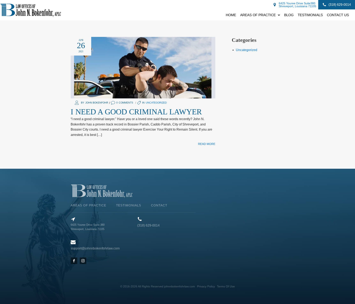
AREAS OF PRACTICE (88, 205)
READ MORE (206, 144)
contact (159, 205)
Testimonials (310, 15)
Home (231, 15)
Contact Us (338, 15)
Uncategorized (156, 102)
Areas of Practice (258, 15)
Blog (289, 15)
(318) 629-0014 (148, 225)
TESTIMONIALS (128, 205)
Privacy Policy (206, 286)
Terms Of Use (226, 286)
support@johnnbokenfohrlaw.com (95, 248)
